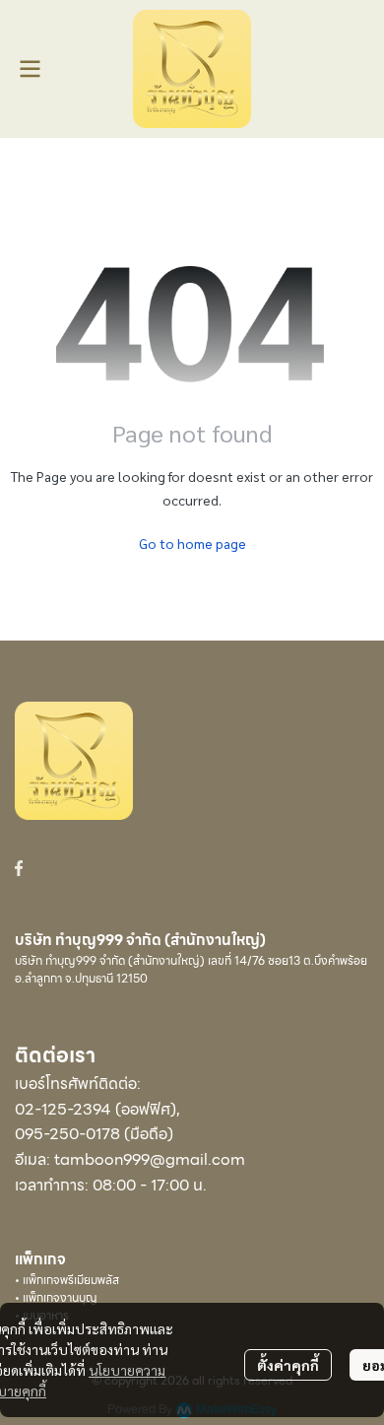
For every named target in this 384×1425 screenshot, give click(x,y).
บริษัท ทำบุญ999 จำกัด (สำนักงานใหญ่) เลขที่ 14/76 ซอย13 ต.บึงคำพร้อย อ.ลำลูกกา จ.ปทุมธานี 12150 (191, 969)
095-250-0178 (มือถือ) (94, 1133)
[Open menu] (29, 69)
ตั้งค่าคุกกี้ (288, 1365)
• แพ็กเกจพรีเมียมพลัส (67, 1279)
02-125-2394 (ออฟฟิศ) (95, 1109)
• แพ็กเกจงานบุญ (56, 1297)
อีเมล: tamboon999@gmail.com (130, 1159)
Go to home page (192, 543)
